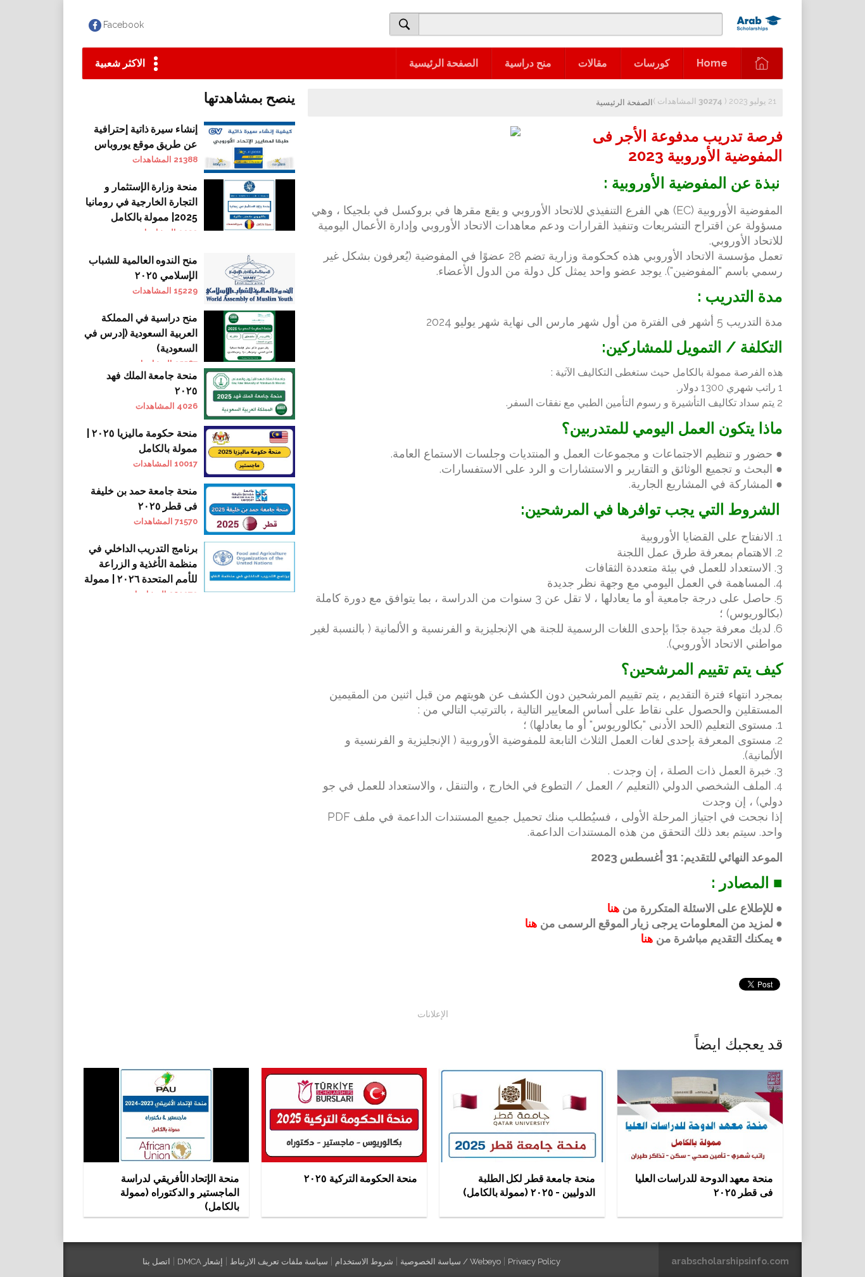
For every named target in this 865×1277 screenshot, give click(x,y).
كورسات (652, 63)
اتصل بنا (156, 1261)
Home (712, 63)
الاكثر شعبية (120, 63)
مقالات (592, 63)
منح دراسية (528, 63)
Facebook (123, 25)
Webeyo (485, 1261)
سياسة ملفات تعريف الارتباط (279, 1261)
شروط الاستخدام (364, 1261)
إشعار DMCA (200, 1261)
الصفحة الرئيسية (443, 63)
